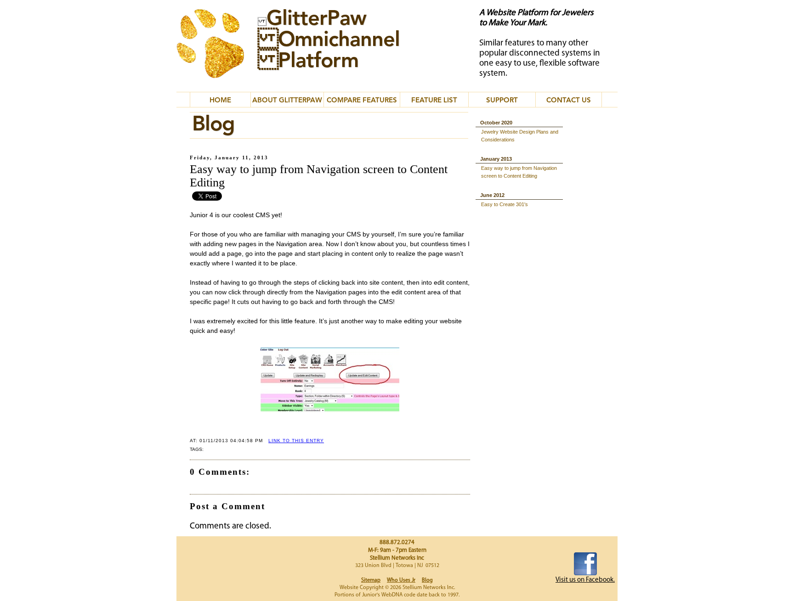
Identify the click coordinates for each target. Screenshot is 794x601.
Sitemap (370, 580)
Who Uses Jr (401, 580)
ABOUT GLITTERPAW (287, 100)
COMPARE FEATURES (362, 100)
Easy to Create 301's (504, 204)
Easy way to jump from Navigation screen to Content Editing (519, 172)
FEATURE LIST (434, 100)
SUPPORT (502, 100)
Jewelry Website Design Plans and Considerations (519, 135)
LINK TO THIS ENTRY (296, 440)
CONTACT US (568, 100)
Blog (427, 580)
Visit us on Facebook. (585, 580)
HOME (220, 100)
